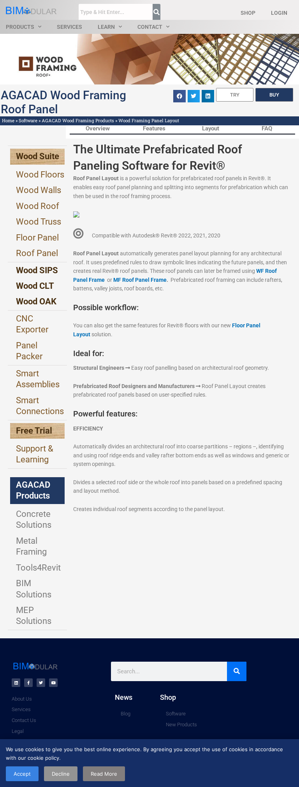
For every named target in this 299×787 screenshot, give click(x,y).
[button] (179, 96)
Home (8, 120)
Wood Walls (38, 190)
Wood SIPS (37, 270)
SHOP (248, 13)
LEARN (106, 27)
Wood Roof (37, 206)
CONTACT (149, 27)
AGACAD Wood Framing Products (78, 120)
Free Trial (34, 431)
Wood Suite (37, 156)
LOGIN (279, 13)
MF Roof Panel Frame (140, 280)
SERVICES (69, 27)
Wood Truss (38, 222)
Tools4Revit (38, 568)
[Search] (236, 671)
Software (28, 120)
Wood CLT (35, 286)
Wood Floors (40, 174)
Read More (104, 774)
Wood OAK (36, 301)
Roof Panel (37, 253)
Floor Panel (37, 237)
